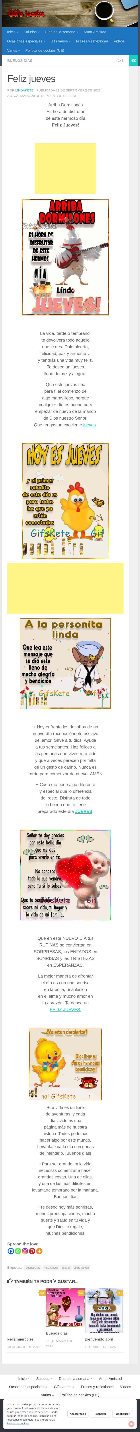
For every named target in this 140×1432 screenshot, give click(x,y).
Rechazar (100, 1413)
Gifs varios (59, 41)
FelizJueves (51, 1267)
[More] (39, 1251)
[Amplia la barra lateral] (133, 60)
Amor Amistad (94, 32)
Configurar (123, 1413)
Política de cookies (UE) (44, 50)
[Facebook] (11, 1251)
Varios (12, 50)
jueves (89, 424)
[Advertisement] (65, 168)
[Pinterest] (32, 1251)
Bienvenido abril (99, 1339)
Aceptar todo (78, 1413)
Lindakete (24, 90)
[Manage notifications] (131, 1424)
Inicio (11, 32)
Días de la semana (60, 32)
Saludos (30, 32)
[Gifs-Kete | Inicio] (26, 13)
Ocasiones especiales (24, 41)
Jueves (66, 1267)
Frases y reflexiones (92, 41)
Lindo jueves (81, 1267)
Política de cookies (18, 1423)
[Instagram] (25, 1251)
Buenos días (19, 61)
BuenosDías (33, 1267)
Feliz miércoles (20, 1339)
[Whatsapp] (18, 1251)
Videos (119, 41)
